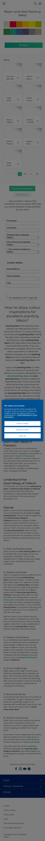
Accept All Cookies (22, 430)
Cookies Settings (22, 423)
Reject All (22, 436)
